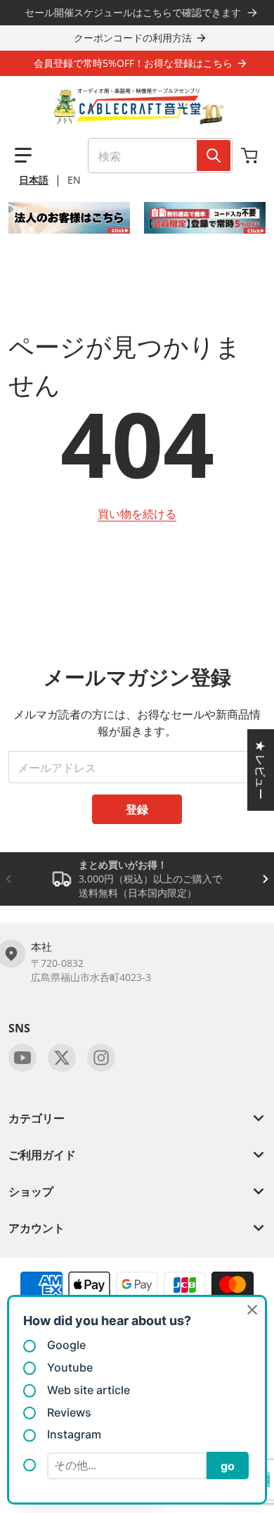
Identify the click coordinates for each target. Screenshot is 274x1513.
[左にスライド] (8, 879)
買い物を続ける (137, 513)
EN (74, 179)
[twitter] (62, 1058)
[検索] (213, 155)
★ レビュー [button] (260, 769)
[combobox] (160, 155)
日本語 (33, 179)
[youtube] (22, 1058)
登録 (137, 809)
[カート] (251, 155)
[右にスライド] (265, 879)
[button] (23, 155)
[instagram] (101, 1058)
